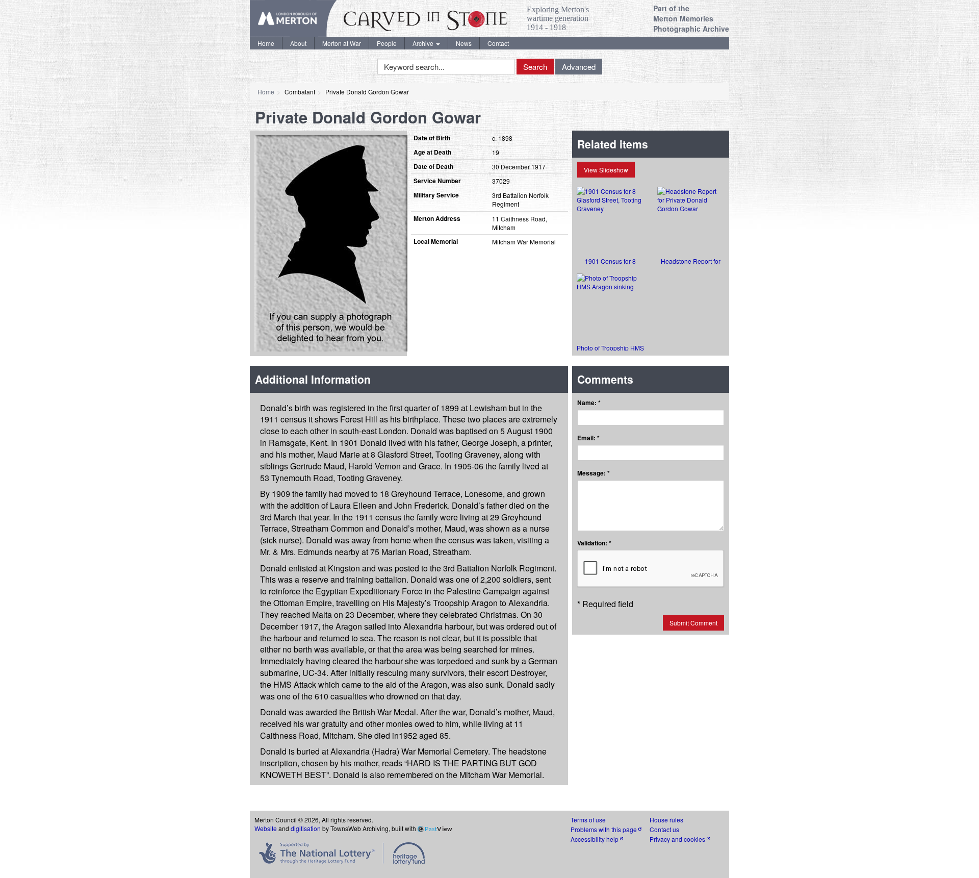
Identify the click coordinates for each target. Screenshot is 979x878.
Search (535, 66)
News (464, 43)
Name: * (589, 402)
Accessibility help (595, 839)
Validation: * (594, 543)
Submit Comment (693, 622)
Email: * (588, 438)
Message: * (593, 473)
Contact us (664, 829)
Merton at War (341, 43)
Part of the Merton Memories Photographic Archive (691, 18)
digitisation (306, 828)
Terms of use (588, 819)
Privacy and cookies (678, 839)
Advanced (579, 66)
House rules (666, 819)
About (298, 43)
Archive (424, 43)
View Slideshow (606, 169)
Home (265, 43)
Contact (498, 43)
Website (265, 828)
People (387, 43)
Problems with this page (604, 829)
